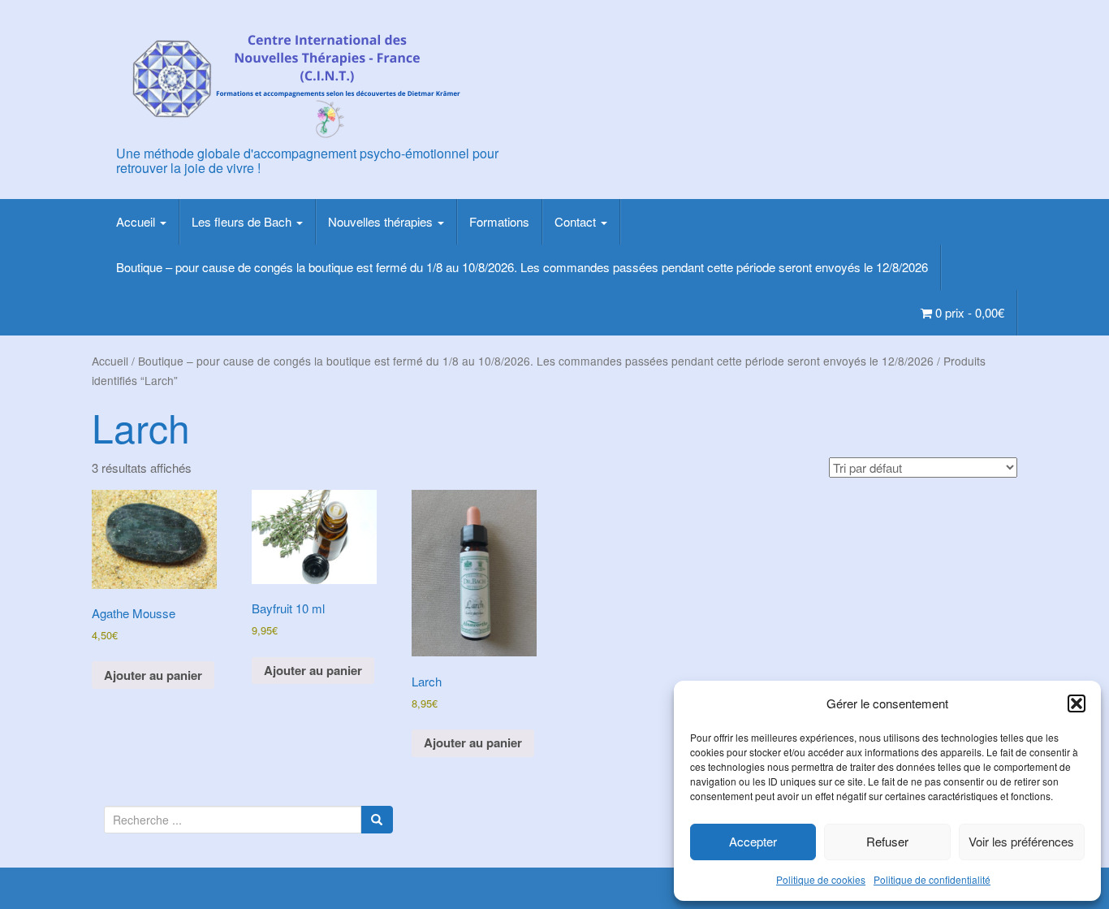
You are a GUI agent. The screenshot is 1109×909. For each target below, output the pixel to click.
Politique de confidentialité (932, 879)
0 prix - (968, 312)
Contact (576, 221)
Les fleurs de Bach (243, 221)
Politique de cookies (820, 879)
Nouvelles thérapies (382, 221)
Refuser (887, 841)
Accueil (137, 221)
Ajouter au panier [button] (153, 675)
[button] (1076, 703)
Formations (499, 221)
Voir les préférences (1021, 841)
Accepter (753, 841)
